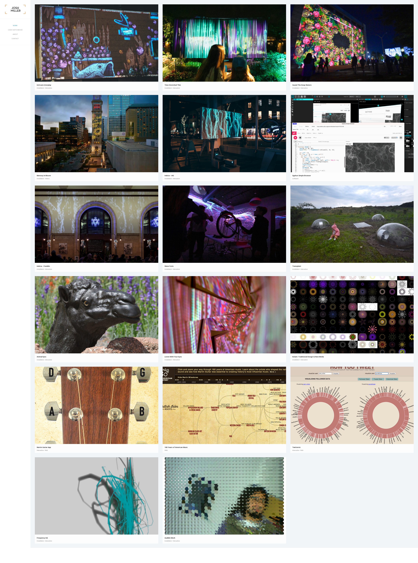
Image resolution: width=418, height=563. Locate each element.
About (15, 34)
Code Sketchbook (15, 30)
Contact (15, 39)
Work (15, 25)
